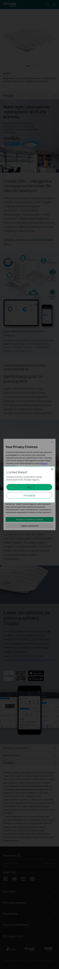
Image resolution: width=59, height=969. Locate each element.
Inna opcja (29, 495)
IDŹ (29, 487)
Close (52, 469)
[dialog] (29, 484)
